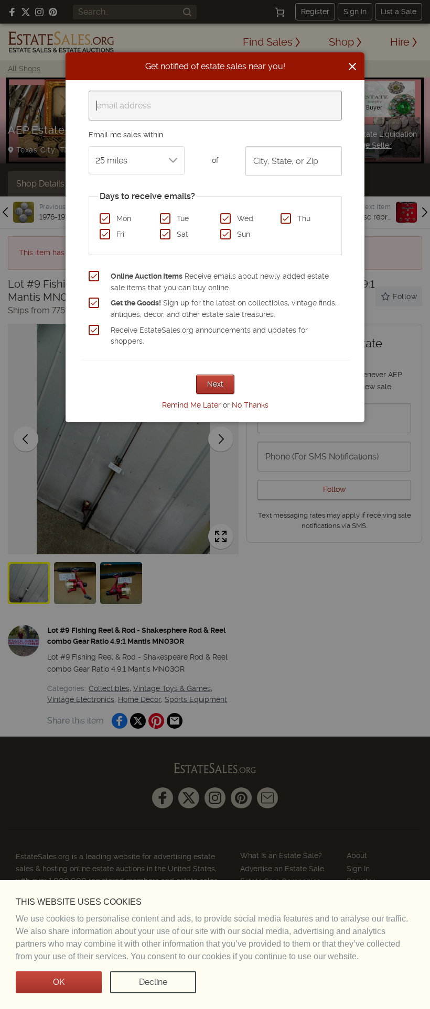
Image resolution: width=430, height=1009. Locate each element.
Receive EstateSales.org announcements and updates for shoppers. (209, 336)
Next (215, 384)
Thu (303, 218)
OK (58, 982)
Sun (243, 234)
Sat (182, 234)
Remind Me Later (191, 405)
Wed (245, 218)
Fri (120, 234)
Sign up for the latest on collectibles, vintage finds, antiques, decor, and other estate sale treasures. (224, 309)
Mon (123, 218)
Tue (183, 218)
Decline (153, 982)
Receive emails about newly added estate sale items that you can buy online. (220, 282)
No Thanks (250, 405)
